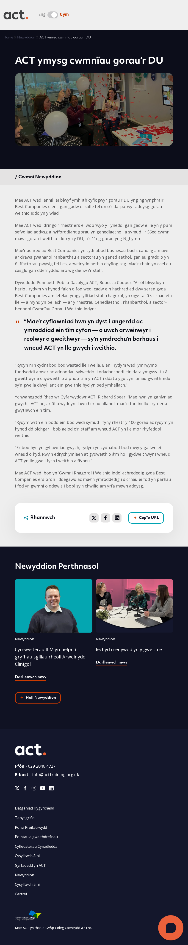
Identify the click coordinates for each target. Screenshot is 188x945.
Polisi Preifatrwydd (31, 827)
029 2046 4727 (41, 766)
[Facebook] (25, 789)
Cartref (21, 893)
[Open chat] (170, 927)
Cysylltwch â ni (27, 855)
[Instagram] (34, 789)
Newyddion (26, 37)
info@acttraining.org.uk (55, 774)
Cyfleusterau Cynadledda (36, 846)
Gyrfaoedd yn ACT (30, 865)
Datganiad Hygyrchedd (34, 808)
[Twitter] (17, 789)
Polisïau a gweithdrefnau (36, 836)
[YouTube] (43, 789)
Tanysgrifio (25, 817)
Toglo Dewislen (178, 15)
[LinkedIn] (51, 789)
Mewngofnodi (138, 15)
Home (8, 37)
